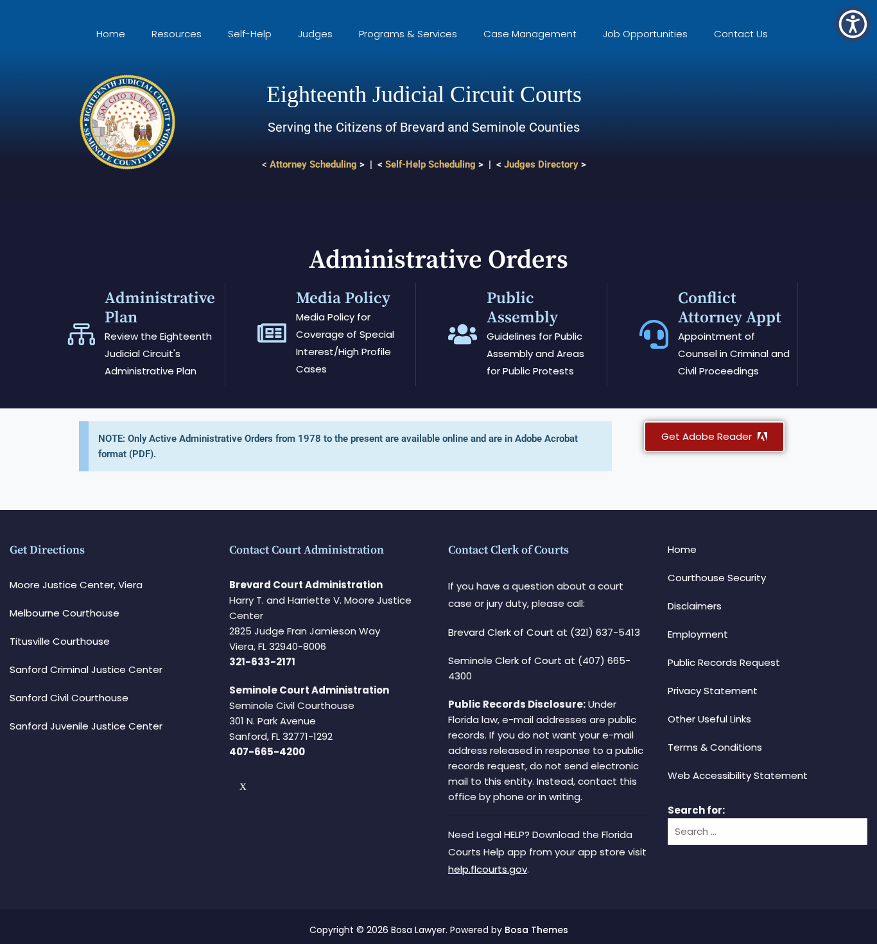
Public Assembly (522, 308)
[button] (853, 24)
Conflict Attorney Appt (729, 308)
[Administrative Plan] (80, 334)
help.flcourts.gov (487, 869)
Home (110, 33)
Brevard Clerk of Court (501, 632)
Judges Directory (541, 164)
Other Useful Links (709, 719)
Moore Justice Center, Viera (76, 584)
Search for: (696, 810)
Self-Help (250, 33)
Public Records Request (724, 662)
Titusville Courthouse (60, 641)
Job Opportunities (645, 33)
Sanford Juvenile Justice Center (86, 726)
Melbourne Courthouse (64, 613)
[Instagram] (253, 786)
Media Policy (343, 298)
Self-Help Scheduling (430, 164)
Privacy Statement (713, 690)
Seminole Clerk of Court (505, 660)
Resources (177, 33)
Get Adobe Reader (707, 436)
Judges (315, 33)
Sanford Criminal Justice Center (86, 669)
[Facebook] (234, 786)
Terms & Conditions (715, 747)
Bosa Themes (536, 929)
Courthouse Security (717, 577)
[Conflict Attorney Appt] (653, 334)
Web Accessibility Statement (738, 775)
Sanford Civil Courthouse (69, 697)
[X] (244, 786)
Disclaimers (695, 606)
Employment (698, 634)
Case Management (530, 33)
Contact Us (741, 33)
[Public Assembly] (462, 334)
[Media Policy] (271, 333)
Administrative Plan (160, 308)
